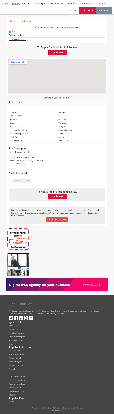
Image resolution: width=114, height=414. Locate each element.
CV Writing (57, 408)
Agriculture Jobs (15, 361)
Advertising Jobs (15, 358)
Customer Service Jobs (18, 380)
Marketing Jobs (15, 395)
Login (73, 10)
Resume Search (15, 340)
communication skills (21, 181)
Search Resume (56, 3)
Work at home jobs (17, 336)
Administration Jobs (17, 354)
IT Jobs (11, 373)
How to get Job (15, 329)
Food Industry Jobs (17, 384)
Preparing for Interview (41, 408)
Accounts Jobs (15, 350)
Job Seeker (87, 10)
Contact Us (86, 3)
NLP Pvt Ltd (15, 32)
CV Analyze (101, 3)
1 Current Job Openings (18, 39)
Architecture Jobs (16, 365)
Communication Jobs (17, 376)
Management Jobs (16, 391)
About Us (72, 3)
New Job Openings (16, 333)
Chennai (12, 401)
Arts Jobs (12, 369)
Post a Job (103, 10)
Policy (79, 408)
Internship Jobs (15, 387)
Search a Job (39, 3)
